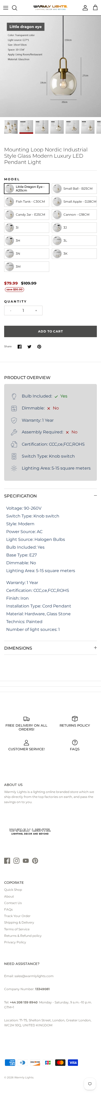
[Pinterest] (35, 861)
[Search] (17, 8)
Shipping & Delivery (19, 922)
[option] (50, 66)
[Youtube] (26, 861)
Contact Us (13, 903)
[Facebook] (7, 861)
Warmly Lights (23, 1077)
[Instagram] (16, 861)
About (9, 896)
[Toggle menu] (5, 8)
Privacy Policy (15, 942)
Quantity (15, 301)
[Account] (84, 8)
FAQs (8, 909)
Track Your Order (17, 916)
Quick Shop (13, 890)
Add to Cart (50, 331)
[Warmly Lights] (50, 7)
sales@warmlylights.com (34, 976)
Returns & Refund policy (23, 936)
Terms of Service (17, 929)
